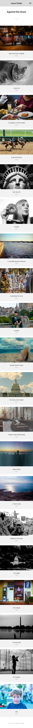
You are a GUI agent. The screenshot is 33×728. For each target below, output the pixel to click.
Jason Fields (16, 3)
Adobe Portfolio (20, 723)
